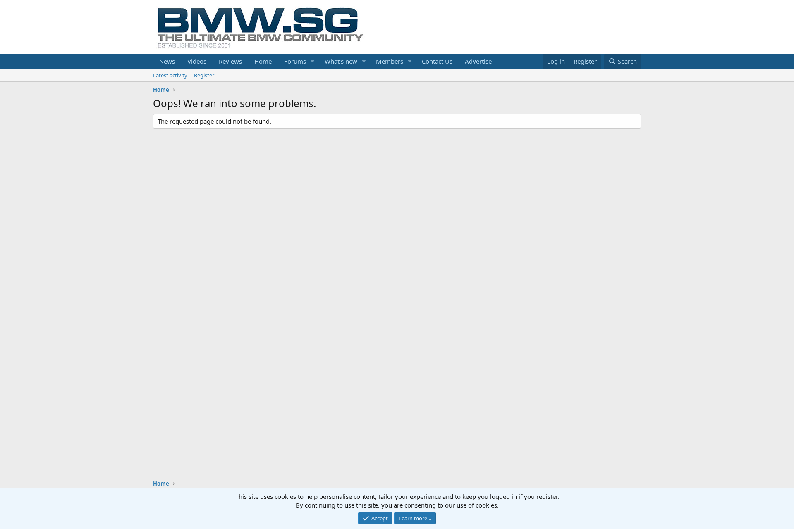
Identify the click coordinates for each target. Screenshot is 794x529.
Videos (196, 61)
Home (263, 61)
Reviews (230, 61)
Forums (295, 61)
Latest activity (170, 75)
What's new (341, 61)
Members (389, 61)
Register (204, 75)
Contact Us (437, 61)
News (167, 61)
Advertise (478, 61)
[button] (312, 61)
